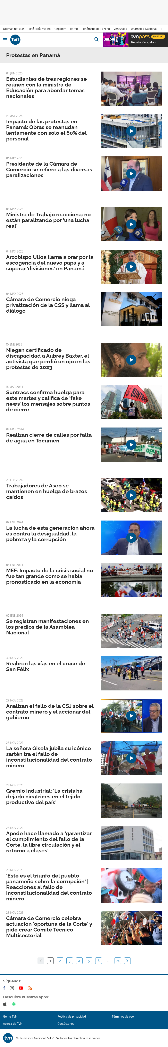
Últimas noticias (14, 28)
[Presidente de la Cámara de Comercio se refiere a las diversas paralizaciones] (131, 173)
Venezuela (120, 28)
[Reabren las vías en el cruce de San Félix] (131, 673)
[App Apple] (5, 1004)
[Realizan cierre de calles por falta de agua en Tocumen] (131, 445)
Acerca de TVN (12, 1023)
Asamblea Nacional (144, 28)
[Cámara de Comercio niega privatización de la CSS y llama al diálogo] (131, 309)
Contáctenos (66, 1023)
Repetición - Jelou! (143, 42)
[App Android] (14, 1004)
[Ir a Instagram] (13, 988)
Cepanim (60, 28)
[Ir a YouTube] (22, 988)
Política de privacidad (72, 1016)
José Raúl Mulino (39, 28)
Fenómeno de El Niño (96, 28)
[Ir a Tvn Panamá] (50, 40)
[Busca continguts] (96, 40)
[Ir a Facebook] (5, 988)
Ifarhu (74, 28)
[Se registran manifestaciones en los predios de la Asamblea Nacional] (131, 631)
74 (117, 961)
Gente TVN (10, 1016)
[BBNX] (8, 1038)
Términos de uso (123, 1016)
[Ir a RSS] (31, 988)
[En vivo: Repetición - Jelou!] (115, 40)
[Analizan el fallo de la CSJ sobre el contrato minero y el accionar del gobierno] (131, 716)
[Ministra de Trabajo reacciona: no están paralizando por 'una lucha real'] (131, 224)
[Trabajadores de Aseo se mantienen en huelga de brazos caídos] (131, 495)
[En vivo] (133, 36)
